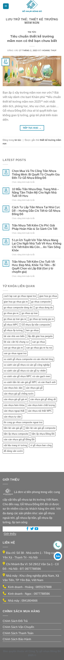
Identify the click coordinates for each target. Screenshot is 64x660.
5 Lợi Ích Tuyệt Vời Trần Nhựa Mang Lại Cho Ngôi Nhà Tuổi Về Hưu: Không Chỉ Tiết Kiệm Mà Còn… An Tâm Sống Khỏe (36, 245)
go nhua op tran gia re (15, 319)
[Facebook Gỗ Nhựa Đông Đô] (27, 529)
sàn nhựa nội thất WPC (40, 411)
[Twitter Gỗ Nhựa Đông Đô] (32, 529)
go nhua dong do (44, 307)
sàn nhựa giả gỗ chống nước (19, 393)
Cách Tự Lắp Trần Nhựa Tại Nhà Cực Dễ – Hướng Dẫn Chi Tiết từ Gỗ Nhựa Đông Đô (36, 210)
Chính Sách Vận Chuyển (18, 627)
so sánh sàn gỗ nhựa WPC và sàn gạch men (27, 376)
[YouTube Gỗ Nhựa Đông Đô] (36, 529)
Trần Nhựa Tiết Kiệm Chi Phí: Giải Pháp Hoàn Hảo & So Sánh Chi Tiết (34, 227)
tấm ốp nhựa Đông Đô (43, 434)
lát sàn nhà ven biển (14, 336)
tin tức (32, 32)
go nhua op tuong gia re (42, 319)
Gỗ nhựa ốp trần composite (36, 324)
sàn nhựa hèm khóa (14, 405)
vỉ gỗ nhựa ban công (41, 445)
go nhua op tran (30, 313)
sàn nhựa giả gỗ (34, 388)
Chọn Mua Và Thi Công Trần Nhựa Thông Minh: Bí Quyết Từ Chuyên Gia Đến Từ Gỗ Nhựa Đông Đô (36, 174)
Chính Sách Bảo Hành (17, 639)
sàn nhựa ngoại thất (14, 411)
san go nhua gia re (13, 347)
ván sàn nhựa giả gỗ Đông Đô (19, 439)
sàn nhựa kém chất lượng (41, 405)
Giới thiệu (10, 533)
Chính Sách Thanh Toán (18, 633)
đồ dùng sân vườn (13, 451)
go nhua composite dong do (18, 307)
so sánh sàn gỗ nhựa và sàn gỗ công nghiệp (27, 365)
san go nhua (38, 342)
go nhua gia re (11, 313)
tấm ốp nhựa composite (16, 434)
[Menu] (6, 6)
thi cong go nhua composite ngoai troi (23, 422)
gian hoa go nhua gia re (16, 301)
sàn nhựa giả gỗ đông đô (43, 399)
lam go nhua (32, 330)
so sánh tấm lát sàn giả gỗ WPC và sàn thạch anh (30, 382)
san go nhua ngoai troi (15, 353)
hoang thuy (49, 50)
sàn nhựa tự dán (12, 416)
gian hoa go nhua (48, 296)
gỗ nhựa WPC (11, 324)
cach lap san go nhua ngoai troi (20, 296)
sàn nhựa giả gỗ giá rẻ (15, 399)
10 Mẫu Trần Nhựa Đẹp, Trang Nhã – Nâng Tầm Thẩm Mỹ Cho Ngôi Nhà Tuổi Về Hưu (35, 192)
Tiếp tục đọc (32, 128)
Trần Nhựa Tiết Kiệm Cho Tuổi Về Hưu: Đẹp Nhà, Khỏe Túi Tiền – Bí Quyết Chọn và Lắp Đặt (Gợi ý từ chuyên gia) (33, 266)
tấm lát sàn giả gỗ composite (40, 428)
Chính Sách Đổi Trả (15, 620)
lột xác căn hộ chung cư (16, 342)
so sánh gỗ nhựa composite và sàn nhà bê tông (28, 359)
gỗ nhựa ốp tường (13, 330)
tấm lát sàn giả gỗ (13, 428)
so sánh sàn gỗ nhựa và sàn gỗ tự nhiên (25, 370)
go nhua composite (41, 301)
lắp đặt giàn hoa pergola (40, 336)
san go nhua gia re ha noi (39, 347)
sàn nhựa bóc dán (13, 388)
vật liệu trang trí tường (15, 445)
